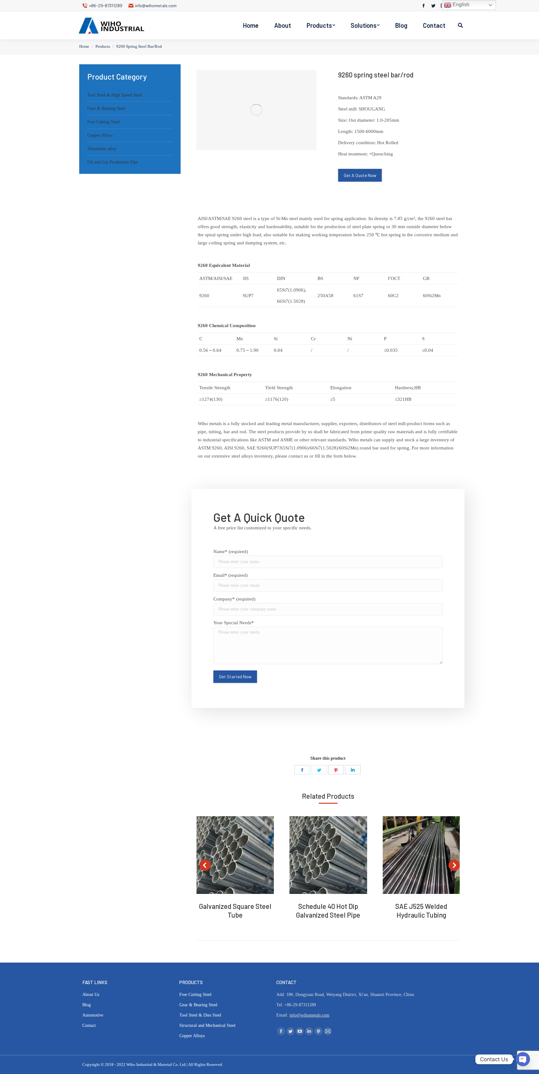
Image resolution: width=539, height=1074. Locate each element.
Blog (86, 1005)
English (460, 4)
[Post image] (235, 855)
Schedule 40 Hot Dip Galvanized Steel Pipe (328, 910)
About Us (90, 994)
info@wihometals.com (156, 5)
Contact (89, 1025)
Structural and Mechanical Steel (207, 1025)
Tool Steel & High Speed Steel (114, 95)
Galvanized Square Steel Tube (235, 910)
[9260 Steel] (256, 110)
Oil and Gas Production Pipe (112, 162)
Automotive (92, 1015)
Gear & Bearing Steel (106, 108)
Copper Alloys (100, 135)
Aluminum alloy (101, 148)
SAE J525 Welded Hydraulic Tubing (421, 910)
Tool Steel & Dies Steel (200, 1015)
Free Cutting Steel (103, 122)
